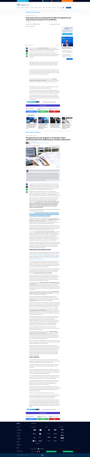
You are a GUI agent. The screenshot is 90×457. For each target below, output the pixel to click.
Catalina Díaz (29, 21)
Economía (31, 7)
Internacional (27, 7)
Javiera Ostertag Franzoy (33, 141)
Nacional (22, 7)
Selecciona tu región (21, 0)
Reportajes (19, 444)
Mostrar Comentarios (42, 105)
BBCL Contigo (54, 7)
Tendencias (40, 7)
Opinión (44, 7)
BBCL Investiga (48, 7)
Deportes (35, 7)
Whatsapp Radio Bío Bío (68, 451)
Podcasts (18, 7)
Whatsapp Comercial (52, 451)
